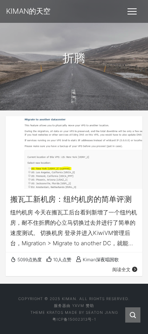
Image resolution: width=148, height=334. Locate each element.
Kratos (55, 312)
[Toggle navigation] (132, 11)
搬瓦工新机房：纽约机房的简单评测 (71, 199)
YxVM (78, 305)
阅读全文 (121, 269)
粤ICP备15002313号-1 (74, 319)
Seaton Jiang (102, 312)
